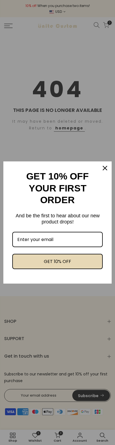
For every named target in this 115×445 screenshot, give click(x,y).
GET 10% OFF (57, 261)
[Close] (105, 168)
